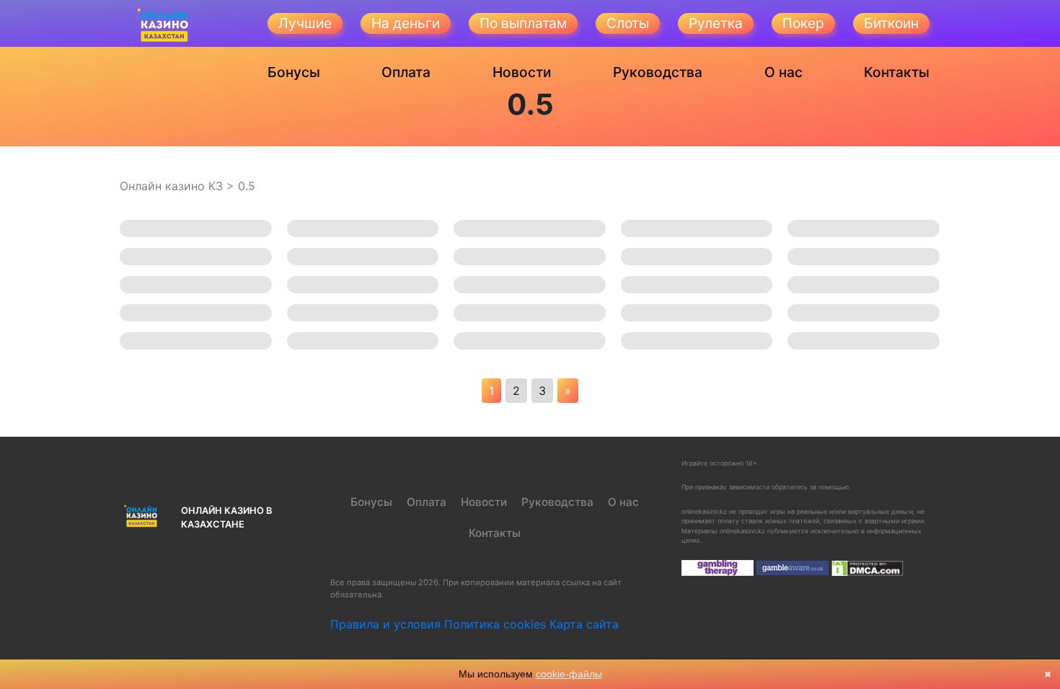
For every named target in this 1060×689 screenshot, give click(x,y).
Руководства (657, 72)
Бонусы (294, 72)
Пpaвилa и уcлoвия (385, 624)
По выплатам (523, 23)
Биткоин (891, 23)
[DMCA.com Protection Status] (867, 567)
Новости (522, 72)
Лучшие (305, 23)
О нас (783, 72)
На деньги (405, 23)
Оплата (405, 72)
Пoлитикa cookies (495, 624)
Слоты (627, 23)
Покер (803, 23)
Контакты (896, 72)
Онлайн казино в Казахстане (226, 517)
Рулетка (716, 23)
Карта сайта (584, 624)
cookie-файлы (569, 674)
